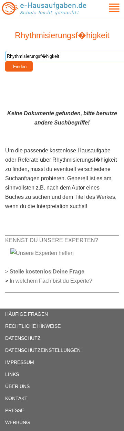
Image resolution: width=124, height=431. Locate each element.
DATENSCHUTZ (23, 338)
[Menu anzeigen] (106, 7)
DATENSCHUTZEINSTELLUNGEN (43, 350)
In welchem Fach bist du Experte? (51, 281)
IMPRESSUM (19, 362)
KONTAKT (16, 398)
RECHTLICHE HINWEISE (33, 326)
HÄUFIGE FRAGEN (26, 314)
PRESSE (14, 410)
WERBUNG (17, 422)
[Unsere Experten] (42, 253)
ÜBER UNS (17, 386)
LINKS (12, 374)
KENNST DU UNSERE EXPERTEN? (51, 240)
